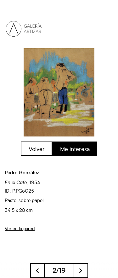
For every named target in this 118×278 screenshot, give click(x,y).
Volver (37, 149)
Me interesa (75, 149)
